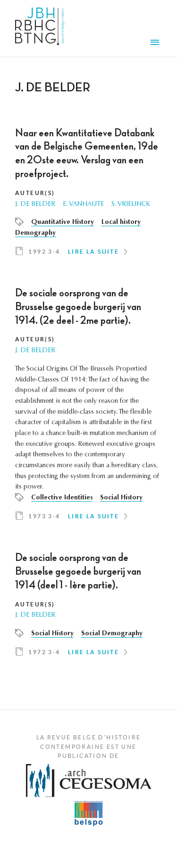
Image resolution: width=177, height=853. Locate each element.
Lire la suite (93, 252)
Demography (35, 233)
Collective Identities (62, 498)
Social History (121, 498)
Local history (121, 222)
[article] (88, 195)
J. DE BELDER (35, 204)
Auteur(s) (35, 193)
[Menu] (156, 43)
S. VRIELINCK (130, 204)
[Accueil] (40, 28)
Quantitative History (62, 222)
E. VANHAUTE (83, 204)
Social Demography (112, 634)
